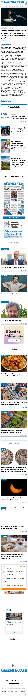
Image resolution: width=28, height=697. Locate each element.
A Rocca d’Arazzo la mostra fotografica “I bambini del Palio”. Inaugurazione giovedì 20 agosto (18, 145)
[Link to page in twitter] (4, 45)
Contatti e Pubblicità (10, 690)
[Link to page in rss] (15, 680)
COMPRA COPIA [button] (14, 218)
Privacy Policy (17, 691)
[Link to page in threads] (10, 45)
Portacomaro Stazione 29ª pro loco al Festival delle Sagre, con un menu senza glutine (13, 556)
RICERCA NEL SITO (26, 1)
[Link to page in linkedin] (6, 45)
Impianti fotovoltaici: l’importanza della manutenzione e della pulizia (12, 431)
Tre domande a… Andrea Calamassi (12, 267)
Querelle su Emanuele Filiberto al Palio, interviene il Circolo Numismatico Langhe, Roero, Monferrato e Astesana (13, 469)
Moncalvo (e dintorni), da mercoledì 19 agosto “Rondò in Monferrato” (18, 130)
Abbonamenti (17, 690)
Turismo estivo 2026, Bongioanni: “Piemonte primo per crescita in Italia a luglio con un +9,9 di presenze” (18, 162)
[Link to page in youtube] (12, 680)
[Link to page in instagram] (7, 680)
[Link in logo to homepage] (14, 670)
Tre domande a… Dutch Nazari (10, 294)
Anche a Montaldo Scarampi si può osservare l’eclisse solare (12, 498)
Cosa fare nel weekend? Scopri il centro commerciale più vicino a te (14, 403)
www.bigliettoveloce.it (6, 95)
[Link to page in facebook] (2, 45)
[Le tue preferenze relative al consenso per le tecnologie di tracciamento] (25, 694)
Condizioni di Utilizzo (14, 693)
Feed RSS (3, 690)
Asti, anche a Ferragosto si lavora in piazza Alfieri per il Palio (19, 116)
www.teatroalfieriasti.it (16, 97)
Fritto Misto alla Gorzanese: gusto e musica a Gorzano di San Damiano (12, 374)
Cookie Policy (23, 691)
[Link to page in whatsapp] (8, 45)
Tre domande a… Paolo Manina (11, 320)
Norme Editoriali (10, 691)
